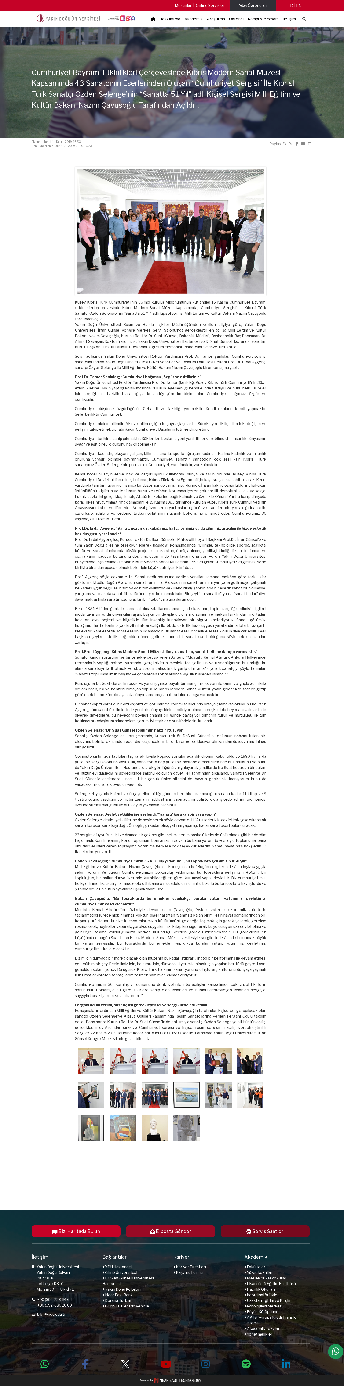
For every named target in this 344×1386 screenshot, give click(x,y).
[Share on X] (291, 144)
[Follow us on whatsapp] (44, 1363)
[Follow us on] (125, 1363)
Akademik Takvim (262, 1328)
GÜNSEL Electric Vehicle (126, 1306)
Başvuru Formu (189, 1272)
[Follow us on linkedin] (286, 1363)
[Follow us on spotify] (246, 1363)
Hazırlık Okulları (260, 1289)
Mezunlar (183, 5)
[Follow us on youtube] (165, 1363)
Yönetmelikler (259, 1334)
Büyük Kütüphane (262, 1312)
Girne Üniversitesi (120, 1272)
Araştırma (216, 19)
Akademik (193, 19)
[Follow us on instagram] (205, 1363)
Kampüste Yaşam (263, 19)
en (299, 5)
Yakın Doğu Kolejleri (122, 1289)
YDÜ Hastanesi (118, 1267)
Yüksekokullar (259, 1272)
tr (290, 5)
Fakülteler (255, 1267)
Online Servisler (210, 5)
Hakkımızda (169, 19)
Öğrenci (236, 19)
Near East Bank (118, 1295)
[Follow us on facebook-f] (85, 1363)
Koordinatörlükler (262, 1295)
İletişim (289, 19)
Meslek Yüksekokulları (266, 1278)
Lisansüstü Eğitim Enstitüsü (271, 1284)
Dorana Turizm (117, 1300)
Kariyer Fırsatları (190, 1267)
